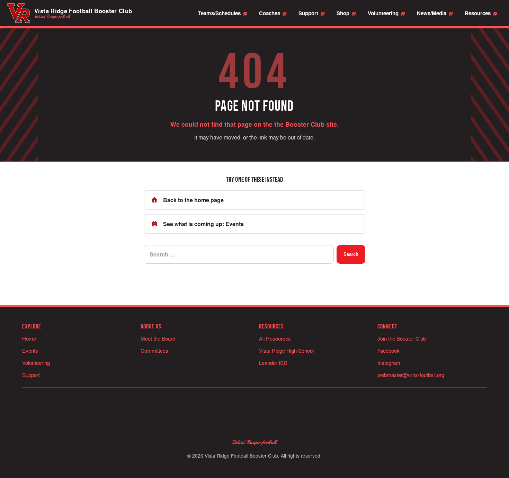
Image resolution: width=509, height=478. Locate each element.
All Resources (275, 338)
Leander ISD (273, 362)
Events (30, 350)
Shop (343, 13)
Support (308, 13)
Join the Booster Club (401, 338)
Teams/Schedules (219, 13)
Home (29, 338)
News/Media (431, 13)
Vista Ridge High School (286, 350)
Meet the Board (158, 338)
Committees (154, 350)
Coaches (269, 13)
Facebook (388, 350)
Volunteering (383, 13)
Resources (478, 13)
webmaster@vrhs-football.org (410, 374)
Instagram (388, 362)
